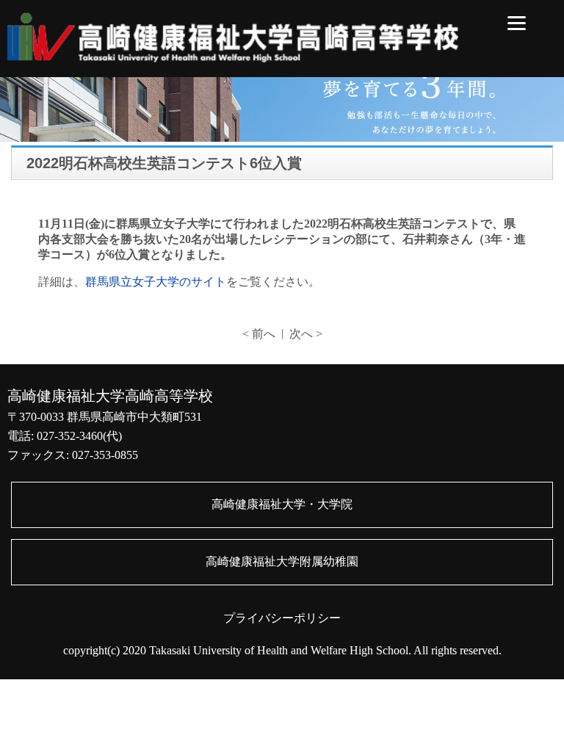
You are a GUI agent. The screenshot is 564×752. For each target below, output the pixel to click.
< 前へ (258, 334)
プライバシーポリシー (282, 618)
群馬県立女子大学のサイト (155, 281)
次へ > (305, 334)
